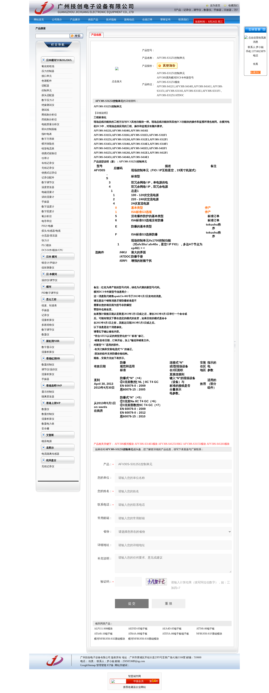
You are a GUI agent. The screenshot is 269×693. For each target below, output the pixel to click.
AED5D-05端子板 (138, 628)
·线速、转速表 (49, 305)
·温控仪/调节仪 (49, 280)
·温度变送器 (47, 187)
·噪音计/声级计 (49, 262)
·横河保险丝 (47, 143)
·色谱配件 (46, 80)
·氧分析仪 (46, 216)
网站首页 (39, 19)
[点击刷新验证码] (156, 581)
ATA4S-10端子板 (103, 633)
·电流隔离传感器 (50, 453)
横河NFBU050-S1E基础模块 (109, 638)
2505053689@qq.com (134, 661)
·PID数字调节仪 (49, 292)
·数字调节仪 (47, 182)
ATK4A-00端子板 (137, 633)
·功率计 (45, 158)
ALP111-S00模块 (103, 628)
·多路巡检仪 (47, 324)
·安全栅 (45, 428)
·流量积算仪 (47, 320)
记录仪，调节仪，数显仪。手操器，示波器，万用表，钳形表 (216, 9)
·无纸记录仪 (47, 167)
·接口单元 (46, 75)
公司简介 (57, 19)
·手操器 (45, 201)
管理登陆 (101, 665)
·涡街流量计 (47, 196)
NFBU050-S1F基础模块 (209, 633)
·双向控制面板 (49, 129)
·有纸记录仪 (47, 163)
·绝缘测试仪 (47, 105)
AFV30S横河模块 (124, 443)
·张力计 (45, 240)
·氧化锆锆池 (47, 66)
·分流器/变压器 (49, 235)
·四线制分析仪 (49, 119)
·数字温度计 (47, 206)
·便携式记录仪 (49, 172)
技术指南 (111, 19)
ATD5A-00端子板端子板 (175, 633)
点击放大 (117, 81)
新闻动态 (129, 19)
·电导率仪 (46, 221)
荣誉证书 (165, 19)
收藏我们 (233, 5)
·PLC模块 (46, 245)
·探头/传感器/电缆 (51, 230)
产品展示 (75, 19)
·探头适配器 (47, 95)
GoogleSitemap (88, 665)
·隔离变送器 (47, 396)
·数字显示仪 (47, 347)
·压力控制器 (47, 71)
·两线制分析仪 (49, 114)
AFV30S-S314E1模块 (146, 443)
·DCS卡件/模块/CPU (52, 250)
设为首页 (215, 5)
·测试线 (45, 109)
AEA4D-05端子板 (172, 628)
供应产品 (93, 19)
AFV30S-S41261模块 (218, 443)
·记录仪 (45, 315)
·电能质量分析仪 (50, 124)
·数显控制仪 (47, 364)
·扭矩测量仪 (47, 267)
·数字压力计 (47, 100)
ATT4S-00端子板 (205, 628)
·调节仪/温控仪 (49, 369)
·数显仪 (45, 334)
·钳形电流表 (47, 148)
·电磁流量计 (47, 192)
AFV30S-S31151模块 (194, 443)
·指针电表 (46, 134)
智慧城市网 (134, 676)
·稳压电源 (46, 441)
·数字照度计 (47, 211)
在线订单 (147, 19)
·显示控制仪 (47, 391)
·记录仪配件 (47, 177)
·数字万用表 (47, 138)
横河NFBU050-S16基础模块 (143, 638)
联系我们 (183, 19)
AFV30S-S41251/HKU (170, 443)
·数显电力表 (47, 423)
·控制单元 (46, 90)
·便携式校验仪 (49, 153)
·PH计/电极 (47, 225)
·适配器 (45, 85)
